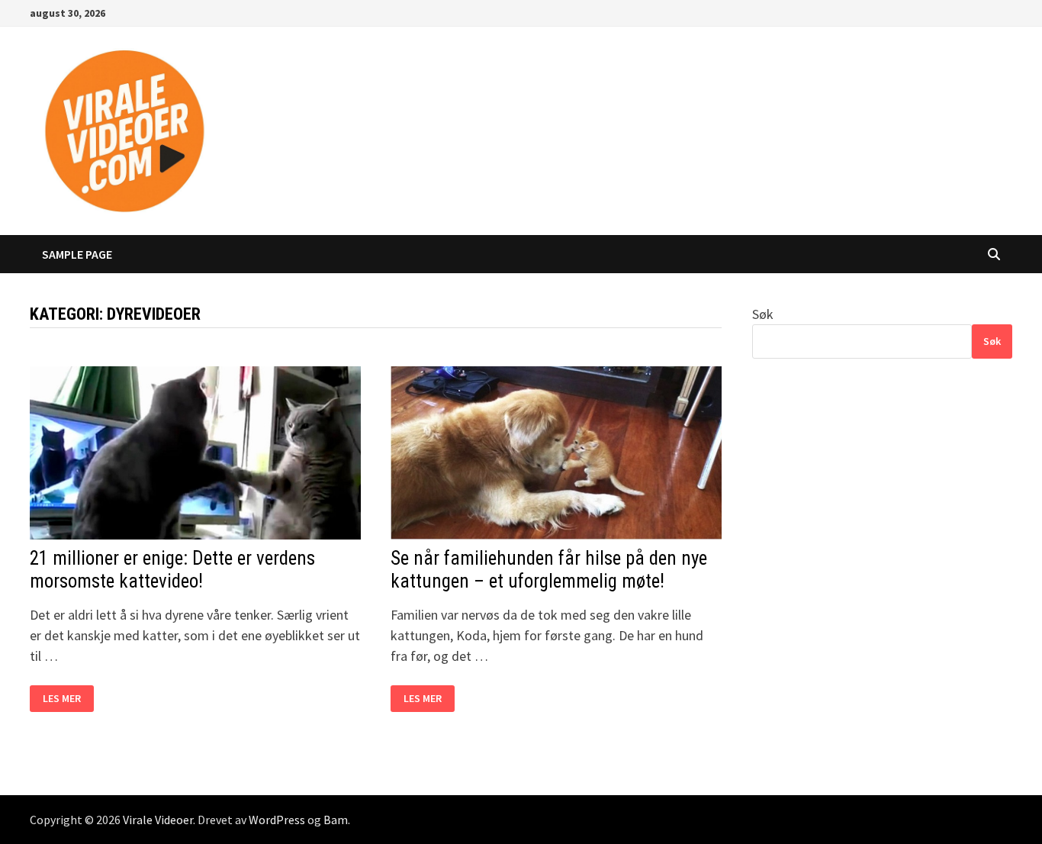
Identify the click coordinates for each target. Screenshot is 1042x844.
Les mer (68, 698)
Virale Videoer (158, 819)
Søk (762, 314)
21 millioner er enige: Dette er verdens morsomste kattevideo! (172, 569)
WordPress (277, 819)
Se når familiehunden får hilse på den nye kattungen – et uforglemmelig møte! (549, 569)
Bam (335, 819)
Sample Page (77, 254)
